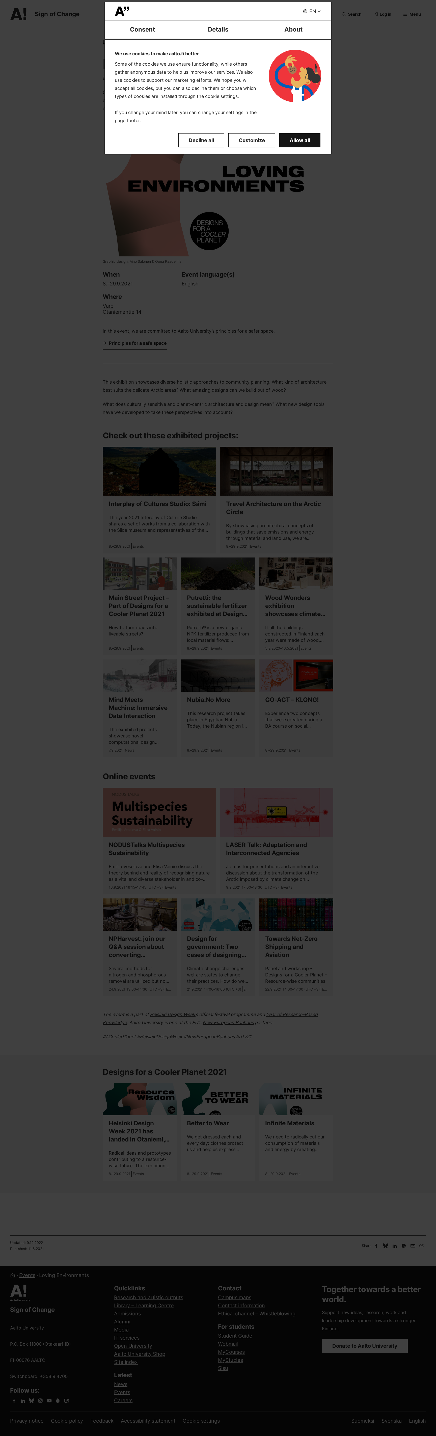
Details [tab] (218, 29)
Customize (252, 140)
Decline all (201, 140)
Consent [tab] (142, 29)
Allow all (300, 140)
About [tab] (293, 29)
